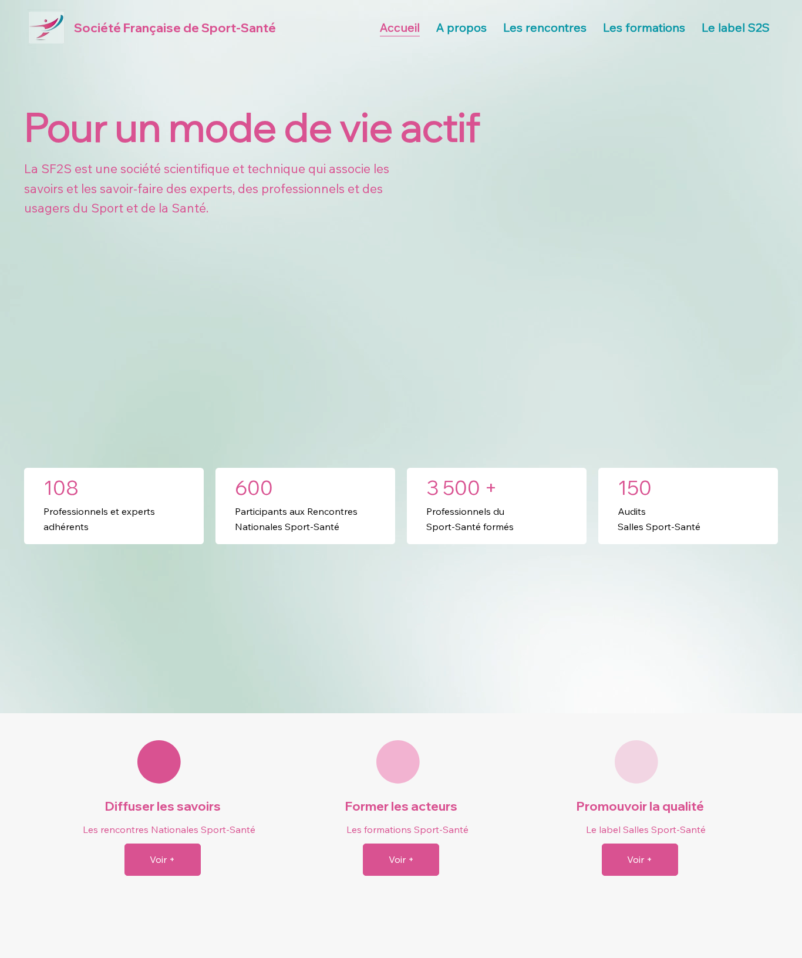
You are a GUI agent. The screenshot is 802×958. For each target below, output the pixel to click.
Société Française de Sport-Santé (175, 27)
